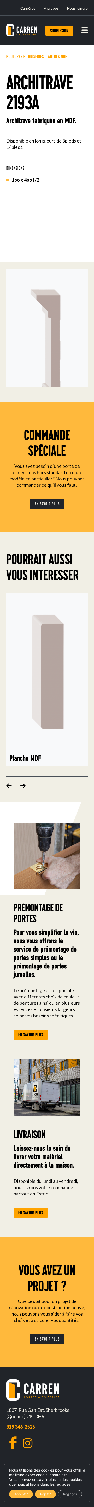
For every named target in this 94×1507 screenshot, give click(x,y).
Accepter (21, 1494)
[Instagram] (27, 1443)
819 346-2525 (20, 1427)
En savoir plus (47, 503)
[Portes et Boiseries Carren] (21, 30)
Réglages (70, 1494)
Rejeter (45, 1494)
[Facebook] (13, 1442)
